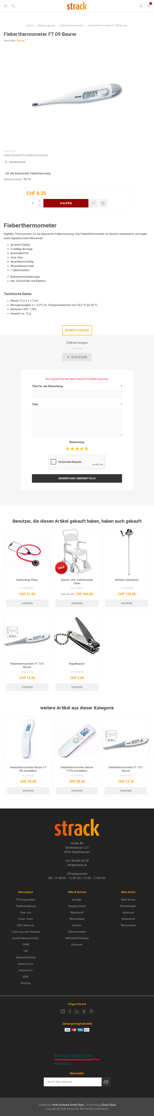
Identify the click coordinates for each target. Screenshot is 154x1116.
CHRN (25, 944)
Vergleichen (17, 162)
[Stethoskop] (27, 552)
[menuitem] (26, 899)
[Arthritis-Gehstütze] (126, 552)
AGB (25, 976)
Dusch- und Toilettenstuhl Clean (77, 581)
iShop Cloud (109, 1104)
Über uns (25, 912)
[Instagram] (63, 1011)
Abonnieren (106, 1081)
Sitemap (26, 983)
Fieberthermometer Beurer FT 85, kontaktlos (28, 769)
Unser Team (25, 919)
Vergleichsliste (77, 906)
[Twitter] (84, 1012)
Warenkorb (77, 912)
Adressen (128, 912)
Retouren (77, 944)
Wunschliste (77, 919)
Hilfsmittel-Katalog (76, 938)
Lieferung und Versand (26, 931)
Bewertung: (77, 442)
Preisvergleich (103, 203)
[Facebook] (70, 1011)
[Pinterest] (91, 1011)
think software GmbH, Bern (68, 1104)
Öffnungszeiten (25, 899)
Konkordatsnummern (26, 938)
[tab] (77, 330)
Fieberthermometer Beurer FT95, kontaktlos (77, 769)
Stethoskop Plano (27, 580)
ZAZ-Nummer (25, 925)
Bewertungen (77, 330)
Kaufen (66, 203)
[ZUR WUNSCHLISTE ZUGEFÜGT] (93, 203)
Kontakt (77, 899)
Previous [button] (5, 756)
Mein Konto (128, 899)
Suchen (77, 925)
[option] (28, 756)
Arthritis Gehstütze (126, 580)
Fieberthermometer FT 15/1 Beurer (27, 665)
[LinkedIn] (77, 1011)
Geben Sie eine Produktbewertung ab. (26, 155)
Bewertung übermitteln (77, 478)
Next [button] (149, 756)
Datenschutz (25, 964)
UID (26, 951)
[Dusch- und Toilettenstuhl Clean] (77, 552)
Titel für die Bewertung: (47, 386)
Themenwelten (77, 931)
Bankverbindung (25, 957)
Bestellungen (128, 906)
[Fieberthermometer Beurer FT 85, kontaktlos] (28, 739)
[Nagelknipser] (77, 635)
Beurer (21, 40)
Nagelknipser (77, 663)
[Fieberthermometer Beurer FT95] (77, 739)
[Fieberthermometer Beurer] (27, 635)
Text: (35, 404)
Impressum (26, 970)
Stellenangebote (26, 906)
